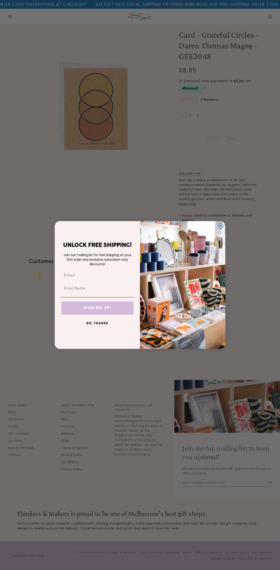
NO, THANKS (97, 323)
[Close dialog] (220, 226)
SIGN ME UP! (97, 308)
